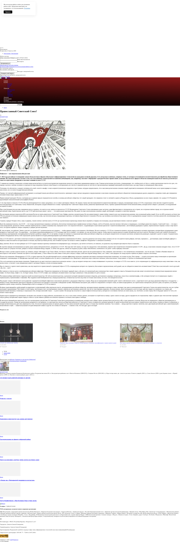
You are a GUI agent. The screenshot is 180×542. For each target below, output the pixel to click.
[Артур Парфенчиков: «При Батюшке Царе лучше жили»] (10, 496)
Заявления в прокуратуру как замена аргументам (16, 419)
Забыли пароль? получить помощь (9, 65)
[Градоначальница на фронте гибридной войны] (10, 435)
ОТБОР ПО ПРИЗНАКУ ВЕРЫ (9, 343)
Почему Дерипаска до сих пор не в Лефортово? (23, 359)
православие (7, 353)
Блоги (9, 92)
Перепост (10, 94)
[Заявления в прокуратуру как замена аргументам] (10, 414)
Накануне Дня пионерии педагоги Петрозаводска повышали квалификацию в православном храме (88, 343)
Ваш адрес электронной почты (25, 71)
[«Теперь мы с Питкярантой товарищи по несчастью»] (10, 475)
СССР (5, 354)
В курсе (6, 82)
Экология (6, 97)
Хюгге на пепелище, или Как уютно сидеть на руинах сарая (19, 460)
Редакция (6, 100)
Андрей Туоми (4, 116)
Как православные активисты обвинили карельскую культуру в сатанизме (141, 343)
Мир (9, 86)
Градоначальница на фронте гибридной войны (15, 439)
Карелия (10, 83)
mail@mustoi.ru (14, 539)
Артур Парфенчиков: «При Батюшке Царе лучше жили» (18, 500)
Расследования (8, 98)
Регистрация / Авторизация (11, 53)
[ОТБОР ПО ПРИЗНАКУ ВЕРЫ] (29, 332)
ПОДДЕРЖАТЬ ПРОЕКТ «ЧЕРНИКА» (14, 101)
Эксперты (10, 95)
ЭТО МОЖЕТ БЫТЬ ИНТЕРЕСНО (10, 378)
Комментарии (11, 89)
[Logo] (2, 78)
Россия (9, 85)
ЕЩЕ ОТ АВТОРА (25, 378)
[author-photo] (4, 370)
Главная (6, 80)
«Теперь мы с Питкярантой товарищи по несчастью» (17, 480)
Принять (8, 12)
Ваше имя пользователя (23, 59)
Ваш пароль (20, 61)
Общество (6, 88)
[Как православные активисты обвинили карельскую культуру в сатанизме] (149, 332)
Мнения (10, 91)
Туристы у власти (6, 398)
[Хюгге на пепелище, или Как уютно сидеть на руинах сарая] (10, 455)
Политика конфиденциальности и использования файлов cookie (16, 66)
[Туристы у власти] (10, 394)
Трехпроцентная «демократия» (18, 361)
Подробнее (27, 8)
